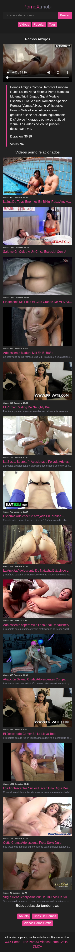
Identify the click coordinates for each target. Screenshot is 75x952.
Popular (39, 24)
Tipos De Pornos (44, 916)
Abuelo (24, 916)
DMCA (37, 946)
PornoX (37, 6)
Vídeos (24, 24)
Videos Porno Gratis (37, 923)
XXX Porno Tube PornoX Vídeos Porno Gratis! (36, 942)
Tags (52, 24)
